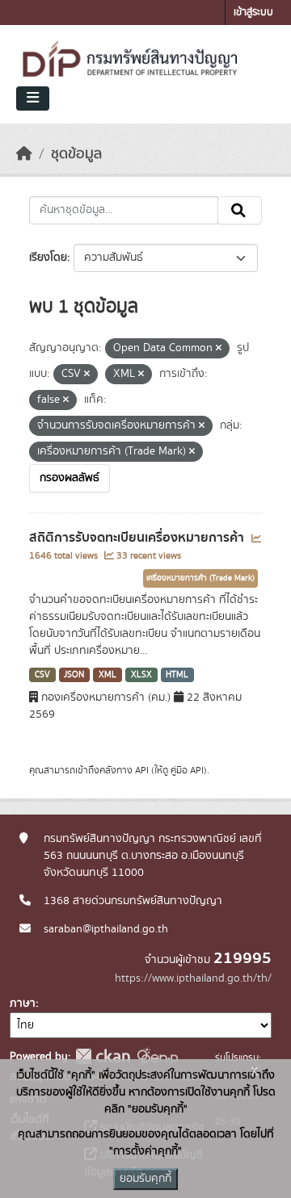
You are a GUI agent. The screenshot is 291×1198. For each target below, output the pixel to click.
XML (107, 674)
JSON (74, 674)
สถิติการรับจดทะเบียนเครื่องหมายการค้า (138, 537)
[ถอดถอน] (218, 348)
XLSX (141, 674)
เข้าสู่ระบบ (253, 12)
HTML (177, 674)
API (142, 770)
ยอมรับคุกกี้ (145, 1179)
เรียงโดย (48, 257)
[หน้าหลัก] (24, 154)
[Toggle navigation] (32, 98)
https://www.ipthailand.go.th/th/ (193, 978)
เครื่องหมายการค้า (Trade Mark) (200, 578)
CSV (42, 674)
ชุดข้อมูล (76, 154)
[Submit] (239, 210)
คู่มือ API (187, 770)
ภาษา (23, 1003)
